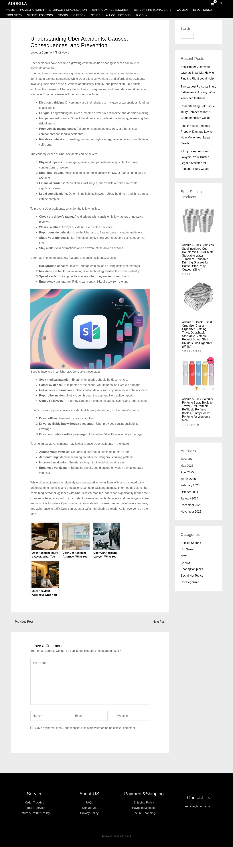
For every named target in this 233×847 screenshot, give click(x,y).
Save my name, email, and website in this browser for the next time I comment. (85, 727)
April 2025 (187, 472)
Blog (140, 15)
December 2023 (191, 505)
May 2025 (187, 465)
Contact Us (89, 807)
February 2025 (190, 485)
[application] (145, 15)
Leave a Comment (42, 52)
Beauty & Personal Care (152, 9)
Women (182, 9)
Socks (63, 15)
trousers (14, 15)
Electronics (203, 9)
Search (185, 28)
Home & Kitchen (32, 9)
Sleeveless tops (40, 15)
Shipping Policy (144, 802)
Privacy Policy (89, 813)
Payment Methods (143, 807)
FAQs (89, 802)
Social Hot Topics (192, 575)
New (184, 556)
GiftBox (79, 15)
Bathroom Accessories (110, 9)
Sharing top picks (192, 569)
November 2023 (191, 511)
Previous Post (22, 621)
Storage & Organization (68, 9)
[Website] (132, 716)
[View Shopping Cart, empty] (212, 4)
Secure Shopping (144, 813)
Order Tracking (34, 802)
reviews (186, 562)
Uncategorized (190, 582)
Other (95, 15)
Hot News (62, 52)
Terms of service (34, 807)
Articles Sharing (191, 542)
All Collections (118, 15)
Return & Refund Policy (34, 813)
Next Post (161, 621)
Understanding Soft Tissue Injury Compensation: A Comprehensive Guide (198, 112)
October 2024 (189, 491)
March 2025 (188, 478)
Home (10, 9)
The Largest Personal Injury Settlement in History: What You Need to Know (198, 92)
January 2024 (189, 498)
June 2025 (187, 459)
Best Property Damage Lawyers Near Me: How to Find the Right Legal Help (197, 72)
